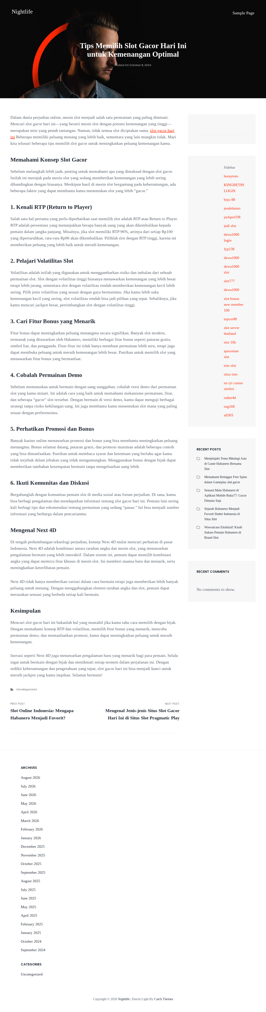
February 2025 (32, 924)
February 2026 (32, 829)
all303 (228, 415)
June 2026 (28, 795)
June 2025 (28, 898)
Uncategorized (26, 689)
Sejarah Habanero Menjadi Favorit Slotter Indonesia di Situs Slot (222, 514)
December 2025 (33, 846)
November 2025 (33, 855)
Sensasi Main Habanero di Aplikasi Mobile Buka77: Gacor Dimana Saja (225, 495)
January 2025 (31, 933)
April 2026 (29, 812)
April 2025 (29, 915)
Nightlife (22, 11)
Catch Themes (163, 999)
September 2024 (33, 950)
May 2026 (28, 803)
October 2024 (31, 941)
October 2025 (31, 864)
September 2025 (33, 872)
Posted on (133, 65)
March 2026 (30, 821)
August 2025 (30, 881)
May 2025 (28, 907)
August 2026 (30, 777)
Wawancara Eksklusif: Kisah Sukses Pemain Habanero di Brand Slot (223, 532)
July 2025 (28, 890)
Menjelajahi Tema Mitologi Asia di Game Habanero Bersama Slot (225, 464)
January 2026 (31, 838)
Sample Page (243, 13)
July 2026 (28, 786)
